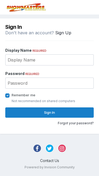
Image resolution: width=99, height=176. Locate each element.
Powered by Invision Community (50, 167)
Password (22, 73)
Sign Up (63, 32)
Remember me (23, 95)
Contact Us (49, 160)
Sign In (49, 112)
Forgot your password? (76, 123)
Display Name (25, 50)
